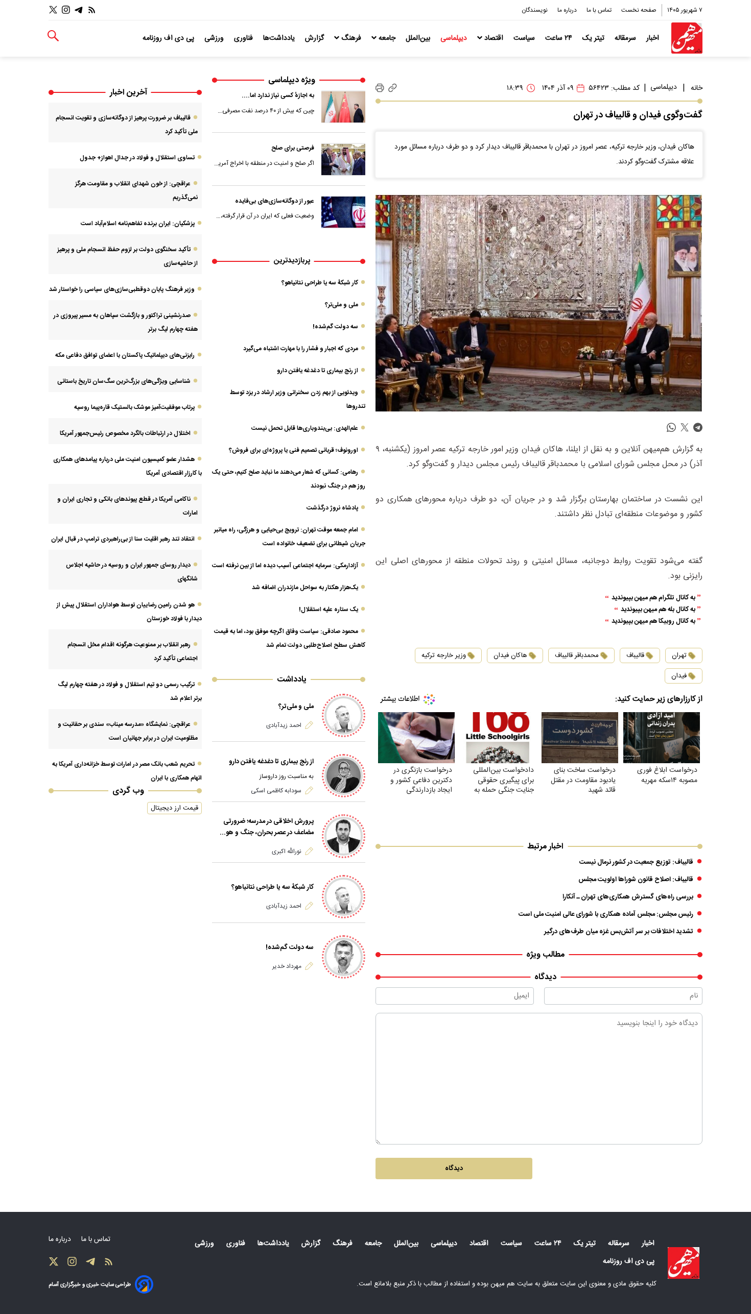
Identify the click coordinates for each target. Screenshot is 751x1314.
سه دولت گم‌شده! (335, 327)
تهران (679, 655)
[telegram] (697, 427)
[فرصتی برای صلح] (343, 159)
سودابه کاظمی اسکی (276, 791)
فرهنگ (351, 38)
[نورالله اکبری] (343, 836)
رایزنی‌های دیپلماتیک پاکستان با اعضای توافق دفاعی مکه (125, 355)
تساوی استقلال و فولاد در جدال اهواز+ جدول (137, 158)
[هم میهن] (686, 38)
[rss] (92, 10)
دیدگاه (454, 1168)
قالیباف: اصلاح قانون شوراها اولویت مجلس (635, 879)
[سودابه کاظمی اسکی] (343, 775)
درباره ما (567, 10)
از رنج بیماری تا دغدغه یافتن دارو (317, 371)
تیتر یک (594, 38)
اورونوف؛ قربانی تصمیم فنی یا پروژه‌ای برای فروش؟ (293, 450)
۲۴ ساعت (559, 38)
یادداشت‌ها (280, 38)
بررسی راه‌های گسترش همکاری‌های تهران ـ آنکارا (627, 897)
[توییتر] (53, 10)
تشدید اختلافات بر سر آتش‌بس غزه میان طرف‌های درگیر (618, 931)
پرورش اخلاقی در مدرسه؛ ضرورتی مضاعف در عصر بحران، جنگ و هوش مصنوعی (265, 827)
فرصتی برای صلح (292, 148)
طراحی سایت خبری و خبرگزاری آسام (90, 1284)
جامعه (387, 38)
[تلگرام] (78, 10)
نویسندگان (535, 10)
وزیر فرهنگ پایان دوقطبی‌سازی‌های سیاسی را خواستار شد (122, 289)
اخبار (653, 38)
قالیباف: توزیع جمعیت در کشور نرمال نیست (636, 862)
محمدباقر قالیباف (577, 655)
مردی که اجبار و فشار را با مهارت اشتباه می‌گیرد (300, 349)
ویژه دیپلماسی (291, 80)
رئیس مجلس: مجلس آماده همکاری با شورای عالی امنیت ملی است (606, 914)
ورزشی (215, 38)
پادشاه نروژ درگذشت (332, 508)
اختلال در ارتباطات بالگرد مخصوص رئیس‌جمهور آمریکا (125, 433)
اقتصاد (493, 38)
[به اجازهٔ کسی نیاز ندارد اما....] (343, 106)
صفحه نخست (638, 10)
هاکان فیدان (510, 655)
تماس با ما (599, 10)
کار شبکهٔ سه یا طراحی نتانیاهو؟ (319, 283)
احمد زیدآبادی (283, 725)
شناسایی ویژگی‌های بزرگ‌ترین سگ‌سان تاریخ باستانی (124, 381)
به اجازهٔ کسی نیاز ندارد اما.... (278, 95)
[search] (53, 36)
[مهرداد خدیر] (343, 957)
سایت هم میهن (511, 1283)
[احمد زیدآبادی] (343, 715)
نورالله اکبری (286, 851)
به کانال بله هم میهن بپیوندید (658, 609)
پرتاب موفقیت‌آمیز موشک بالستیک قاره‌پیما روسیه (134, 407)
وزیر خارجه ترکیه (443, 655)
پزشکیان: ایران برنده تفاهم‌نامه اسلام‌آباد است (138, 223)
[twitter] (684, 427)
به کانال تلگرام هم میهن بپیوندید (653, 598)
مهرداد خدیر (286, 966)
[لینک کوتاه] (392, 88)
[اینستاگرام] (66, 10)
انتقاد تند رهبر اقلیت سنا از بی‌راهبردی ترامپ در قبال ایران (123, 539)
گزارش (315, 38)
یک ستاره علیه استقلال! (328, 609)
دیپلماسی (454, 38)
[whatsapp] (671, 427)
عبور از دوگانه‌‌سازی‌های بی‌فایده (274, 201)
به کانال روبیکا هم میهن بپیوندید (653, 621)
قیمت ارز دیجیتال (174, 808)
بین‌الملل (419, 38)
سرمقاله (626, 38)
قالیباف (635, 655)
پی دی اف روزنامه (169, 38)
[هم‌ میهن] (683, 1263)
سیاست (525, 38)
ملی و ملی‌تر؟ (341, 305)
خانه (696, 88)
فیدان (679, 676)
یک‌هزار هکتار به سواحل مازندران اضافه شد (305, 587)
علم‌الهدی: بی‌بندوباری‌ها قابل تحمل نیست (304, 428)
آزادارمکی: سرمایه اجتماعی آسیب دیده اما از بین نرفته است (285, 566)
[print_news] (379, 88)
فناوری (244, 38)
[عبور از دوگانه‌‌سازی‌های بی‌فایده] (343, 212)
